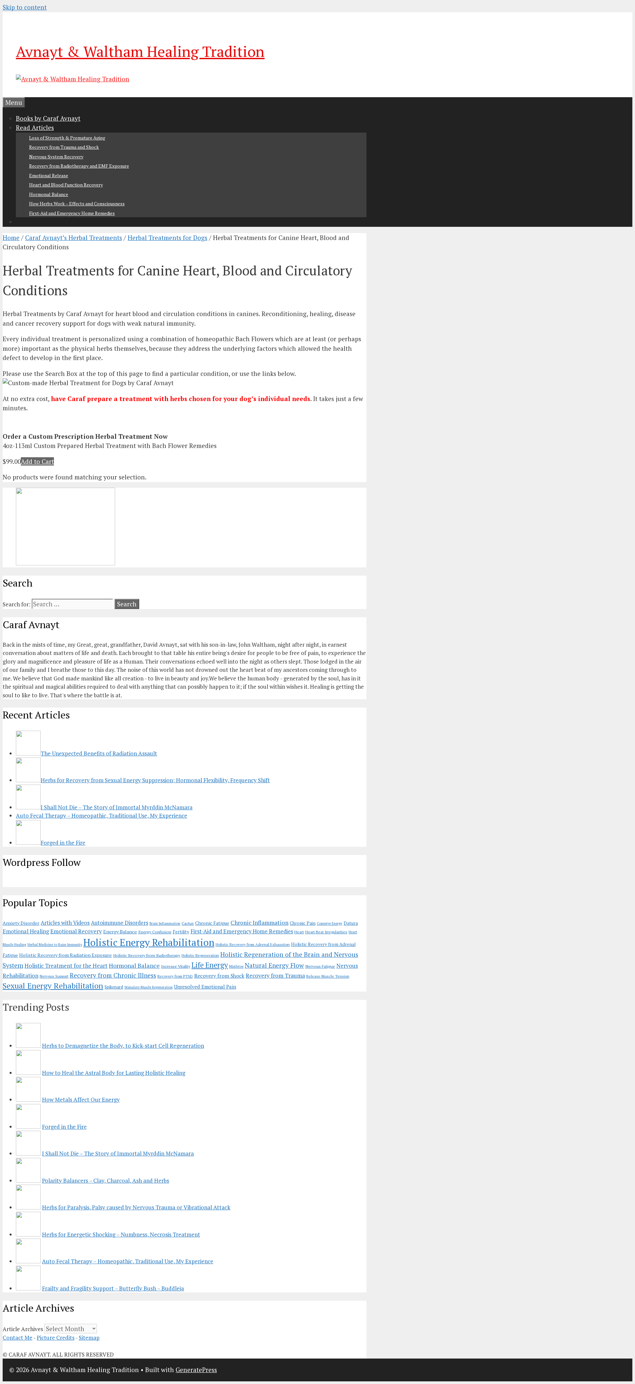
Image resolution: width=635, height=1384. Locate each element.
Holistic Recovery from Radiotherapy (146, 955)
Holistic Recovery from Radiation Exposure (65, 955)
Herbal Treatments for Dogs (167, 237)
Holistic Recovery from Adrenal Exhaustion (253, 944)
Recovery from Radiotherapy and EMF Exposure (79, 166)
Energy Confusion (154, 932)
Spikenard (114, 987)
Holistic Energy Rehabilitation (148, 942)
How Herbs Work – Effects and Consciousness (77, 203)
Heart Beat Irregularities (326, 931)
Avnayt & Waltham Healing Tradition (140, 51)
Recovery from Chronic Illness (113, 975)
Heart (299, 931)
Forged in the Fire (64, 1126)
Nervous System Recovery (56, 156)
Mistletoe (236, 966)
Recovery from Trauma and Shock (64, 147)
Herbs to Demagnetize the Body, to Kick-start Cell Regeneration (123, 1045)
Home (11, 237)
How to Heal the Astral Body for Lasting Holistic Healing (113, 1073)
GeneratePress (196, 1369)
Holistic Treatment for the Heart (65, 965)
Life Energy (209, 965)
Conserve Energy (329, 923)
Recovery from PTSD (175, 976)
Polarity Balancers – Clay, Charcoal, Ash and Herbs (105, 1180)
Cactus (188, 923)
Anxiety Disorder (21, 923)
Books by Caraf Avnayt (48, 118)
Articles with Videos (65, 922)
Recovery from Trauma (275, 975)
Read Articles (35, 127)
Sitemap (89, 1337)
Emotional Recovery (76, 931)
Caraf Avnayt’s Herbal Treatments (73, 237)
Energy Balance (120, 931)
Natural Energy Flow (274, 965)
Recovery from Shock (219, 975)
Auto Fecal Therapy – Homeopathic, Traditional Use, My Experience (127, 1261)
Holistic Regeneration (200, 955)
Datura (351, 923)
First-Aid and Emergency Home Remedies (72, 213)
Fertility (181, 932)
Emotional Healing (26, 931)
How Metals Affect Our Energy (81, 1099)
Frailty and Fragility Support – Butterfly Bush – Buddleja (113, 1288)
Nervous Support (54, 976)
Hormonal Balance (48, 194)
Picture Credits (55, 1337)
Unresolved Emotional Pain (205, 986)
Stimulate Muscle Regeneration (148, 987)
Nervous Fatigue (320, 966)
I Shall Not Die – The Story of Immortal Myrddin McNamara (118, 1153)
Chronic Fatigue (212, 923)
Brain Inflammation (164, 923)
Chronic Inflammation (259, 922)
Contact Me (17, 1337)
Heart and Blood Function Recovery (66, 185)
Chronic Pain (303, 923)
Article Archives (23, 1329)
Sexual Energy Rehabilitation (53, 986)
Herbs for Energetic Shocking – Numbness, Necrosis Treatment (121, 1234)
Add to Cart (37, 461)
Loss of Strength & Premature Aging (67, 138)
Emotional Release (48, 175)
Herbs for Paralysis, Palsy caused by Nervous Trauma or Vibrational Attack (136, 1207)
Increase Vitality (175, 966)
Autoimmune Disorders (119, 922)
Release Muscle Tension (327, 976)
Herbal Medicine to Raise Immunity (54, 944)
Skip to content (25, 7)
